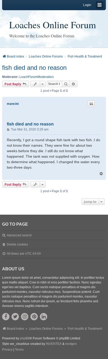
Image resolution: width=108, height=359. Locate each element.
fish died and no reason (34, 67)
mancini (13, 104)
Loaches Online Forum (52, 24)
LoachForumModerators (36, 77)
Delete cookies (17, 244)
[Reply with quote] (91, 104)
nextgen (71, 344)
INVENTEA (54, 344)
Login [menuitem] (87, 5)
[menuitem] (7, 350)
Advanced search (19, 235)
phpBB (25, 338)
